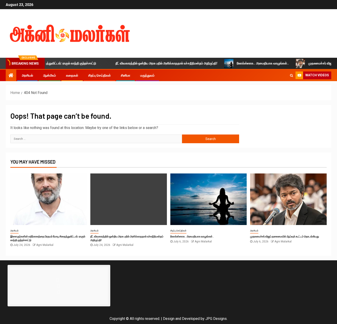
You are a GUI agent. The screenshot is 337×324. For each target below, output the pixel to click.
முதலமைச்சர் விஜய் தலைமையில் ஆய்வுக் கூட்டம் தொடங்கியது (284, 236)
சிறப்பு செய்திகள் (99, 75)
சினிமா (125, 75)
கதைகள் (72, 75)
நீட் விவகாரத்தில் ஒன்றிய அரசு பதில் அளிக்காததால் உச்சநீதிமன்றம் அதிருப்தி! (160, 63)
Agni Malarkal (44, 245)
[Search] (291, 75)
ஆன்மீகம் (49, 75)
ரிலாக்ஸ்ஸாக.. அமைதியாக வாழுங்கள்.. (256, 63)
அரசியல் (27, 75)
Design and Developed (181, 318)
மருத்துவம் (147, 75)
